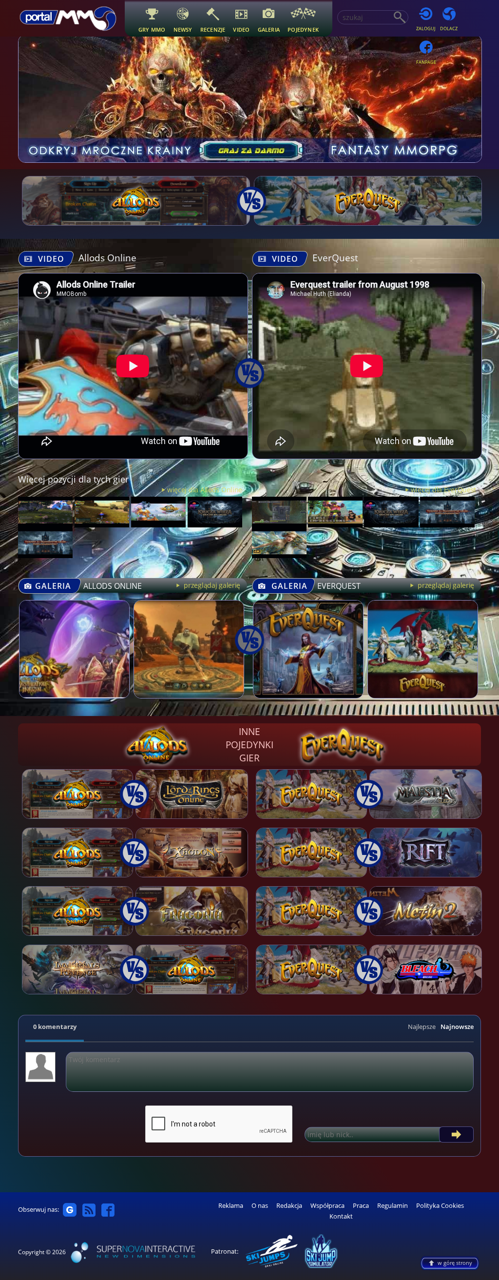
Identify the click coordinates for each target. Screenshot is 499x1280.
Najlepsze (422, 1026)
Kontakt (341, 1216)
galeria (269, 29)
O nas (259, 1206)
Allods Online (107, 257)
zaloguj (425, 28)
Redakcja (289, 1206)
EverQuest (335, 257)
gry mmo (152, 29)
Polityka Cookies (440, 1206)
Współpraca (327, 1206)
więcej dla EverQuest (443, 489)
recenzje (213, 29)
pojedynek (303, 29)
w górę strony (455, 1262)
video (241, 29)
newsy (182, 29)
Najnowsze (457, 1026)
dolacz (449, 28)
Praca (361, 1206)
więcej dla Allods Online (204, 489)
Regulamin (392, 1206)
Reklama (230, 1206)
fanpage (426, 62)
